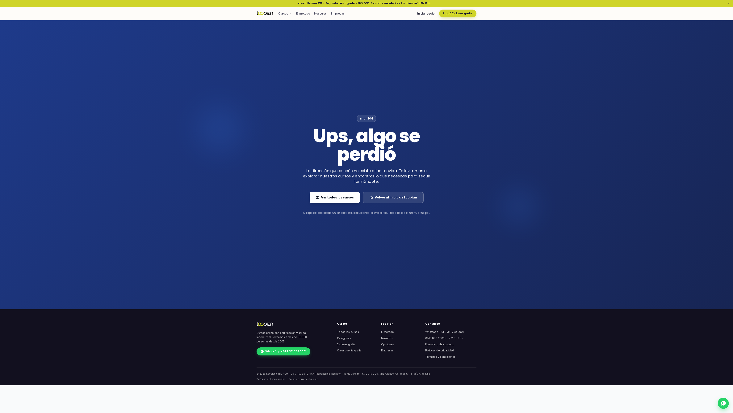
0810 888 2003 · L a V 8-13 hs (444, 338)
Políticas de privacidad (439, 350)
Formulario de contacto (439, 344)
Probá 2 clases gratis (458, 13)
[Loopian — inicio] (265, 13)
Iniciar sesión (426, 13)
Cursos (283, 13)
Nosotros (320, 13)
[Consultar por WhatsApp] (723, 403)
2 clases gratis (346, 344)
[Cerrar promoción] (728, 3)
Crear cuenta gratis (349, 350)
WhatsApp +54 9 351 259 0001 (285, 351)
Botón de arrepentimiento (303, 379)
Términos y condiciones (440, 356)
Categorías (344, 338)
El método (303, 13)
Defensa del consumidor (271, 379)
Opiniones (387, 344)
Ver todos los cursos (337, 197)
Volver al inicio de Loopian (396, 197)
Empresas (338, 13)
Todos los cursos (348, 331)
